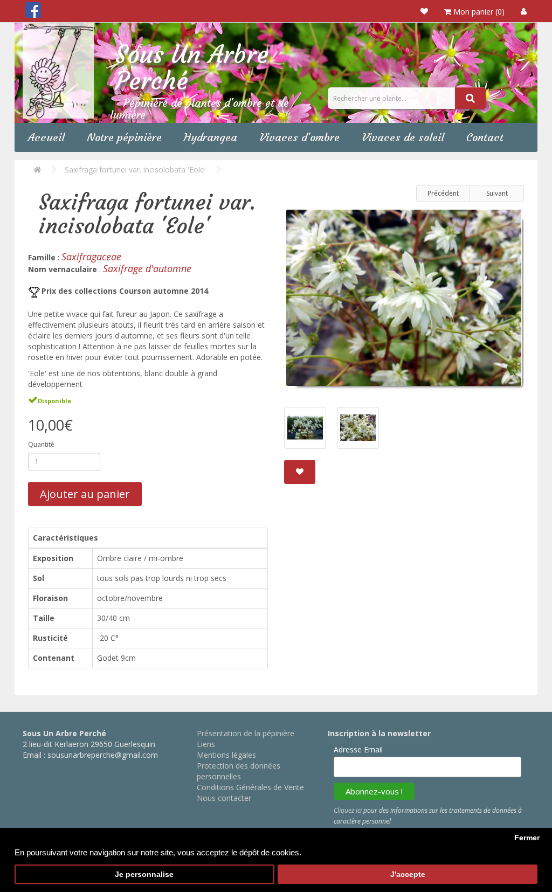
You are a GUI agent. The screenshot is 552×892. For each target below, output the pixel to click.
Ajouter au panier (85, 494)
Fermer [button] (527, 838)
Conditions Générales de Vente (250, 787)
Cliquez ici (348, 810)
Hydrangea (210, 137)
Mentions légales (226, 755)
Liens (206, 744)
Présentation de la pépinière (245, 733)
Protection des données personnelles (238, 771)
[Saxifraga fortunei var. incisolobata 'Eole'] (404, 302)
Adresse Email (358, 749)
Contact (484, 137)
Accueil (46, 137)
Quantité (41, 444)
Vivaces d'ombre (299, 137)
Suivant (497, 193)
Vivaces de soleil (403, 137)
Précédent (443, 193)
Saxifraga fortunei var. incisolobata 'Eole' (135, 169)
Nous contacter (224, 798)
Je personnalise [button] (144, 874)
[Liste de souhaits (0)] (424, 11)
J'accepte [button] (407, 874)
